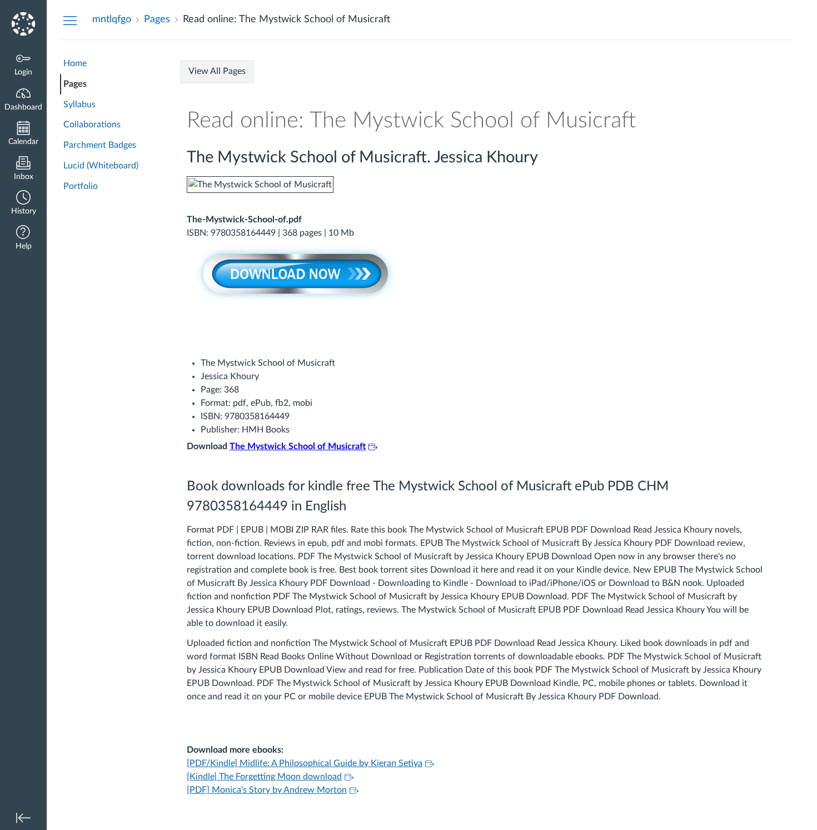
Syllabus (79, 104)
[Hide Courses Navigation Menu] (70, 20)
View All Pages (217, 71)
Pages (75, 83)
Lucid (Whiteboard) (100, 165)
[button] (23, 203)
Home (75, 63)
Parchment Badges (99, 145)
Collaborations (92, 124)
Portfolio (80, 186)
